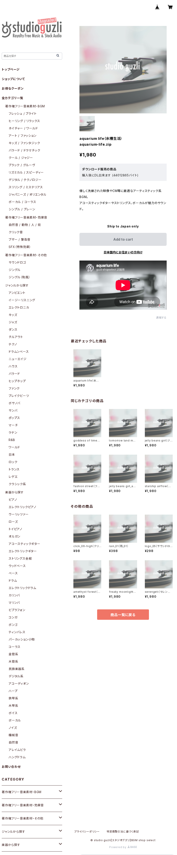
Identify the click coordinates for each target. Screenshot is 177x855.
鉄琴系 (13, 698)
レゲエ (13, 476)
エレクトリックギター (23, 551)
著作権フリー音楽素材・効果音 (26, 217)
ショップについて (13, 79)
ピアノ (13, 499)
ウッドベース (17, 566)
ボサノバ (14, 403)
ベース (13, 573)
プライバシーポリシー (87, 831)
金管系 (13, 654)
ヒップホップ (17, 381)
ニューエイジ (18, 359)
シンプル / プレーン (22, 209)
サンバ (13, 410)
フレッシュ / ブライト (23, 113)
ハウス (13, 366)
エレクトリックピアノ (22, 507)
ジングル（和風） (19, 277)
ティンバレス (17, 632)
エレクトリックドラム (22, 588)
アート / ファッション (22, 135)
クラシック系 (17, 484)
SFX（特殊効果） (20, 247)
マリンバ (14, 602)
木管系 (13, 661)
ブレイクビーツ (19, 396)
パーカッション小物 (22, 639)
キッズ (13, 315)
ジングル (15, 270)
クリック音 (16, 232)
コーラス (15, 647)
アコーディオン (19, 683)
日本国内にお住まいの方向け (123, 252)
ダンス (13, 329)
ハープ (13, 691)
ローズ (13, 521)
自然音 (13, 742)
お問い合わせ (11, 766)
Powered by (118, 847)
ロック (13, 462)
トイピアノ (15, 529)
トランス (14, 469)
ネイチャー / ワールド (23, 128)
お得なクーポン (13, 88)
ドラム (13, 580)
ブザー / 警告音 (19, 239)
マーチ (13, 425)
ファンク (14, 388)
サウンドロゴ (17, 262)
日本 (12, 454)
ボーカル (15, 720)
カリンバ (14, 595)
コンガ (13, 617)
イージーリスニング (22, 300)
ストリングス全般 (20, 558)
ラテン (13, 432)
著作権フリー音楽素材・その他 (26, 255)
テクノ (13, 344)
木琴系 (13, 705)
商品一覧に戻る (123, 615)
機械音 (13, 735)
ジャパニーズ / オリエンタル (27, 194)
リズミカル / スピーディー (26, 172)
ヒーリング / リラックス (24, 121)
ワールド (14, 447)
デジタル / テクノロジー (25, 180)
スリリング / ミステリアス (26, 187)
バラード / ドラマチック (24, 150)
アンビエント (17, 293)
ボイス (13, 713)
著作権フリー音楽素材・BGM (25, 106)
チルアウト (16, 337)
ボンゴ (13, 624)
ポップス (14, 418)
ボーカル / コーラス (22, 202)
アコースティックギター (24, 544)
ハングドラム (17, 757)
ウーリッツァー (19, 514)
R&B (12, 440)
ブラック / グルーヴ (22, 165)
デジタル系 (16, 676)
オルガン (14, 536)
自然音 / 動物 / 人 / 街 (25, 225)
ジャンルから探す (16, 285)
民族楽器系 (17, 669)
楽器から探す (14, 492)
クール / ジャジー (21, 157)
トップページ (11, 69)
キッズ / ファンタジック (24, 143)
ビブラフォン (17, 610)
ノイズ (13, 727)
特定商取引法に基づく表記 (123, 831)
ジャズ (13, 322)
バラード (14, 373)
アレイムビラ (17, 750)
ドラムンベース (19, 351)
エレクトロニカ (19, 307)
